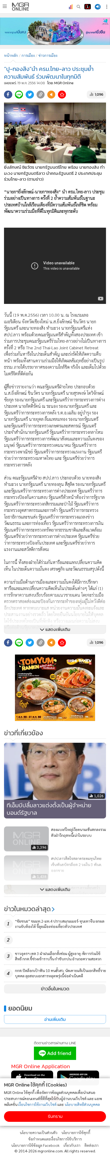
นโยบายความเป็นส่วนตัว (38, 1132)
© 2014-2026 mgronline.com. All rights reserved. (55, 1150)
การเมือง (28, 55)
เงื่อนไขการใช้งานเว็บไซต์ (37, 1104)
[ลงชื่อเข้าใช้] (98, 7)
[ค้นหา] (78, 7)
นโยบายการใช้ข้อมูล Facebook (35, 1145)
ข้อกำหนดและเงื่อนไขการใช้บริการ (55, 1138)
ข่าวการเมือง (47, 55)
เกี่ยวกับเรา (72, 1145)
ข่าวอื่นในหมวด (55, 988)
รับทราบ (55, 1116)
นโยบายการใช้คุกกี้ (75, 1132)
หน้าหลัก (11, 55)
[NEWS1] (87, 6)
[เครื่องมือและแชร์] (107, 7)
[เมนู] (5, 6)
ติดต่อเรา (91, 1145)
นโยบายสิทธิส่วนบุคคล (82, 1104)
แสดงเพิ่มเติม (57, 629)
